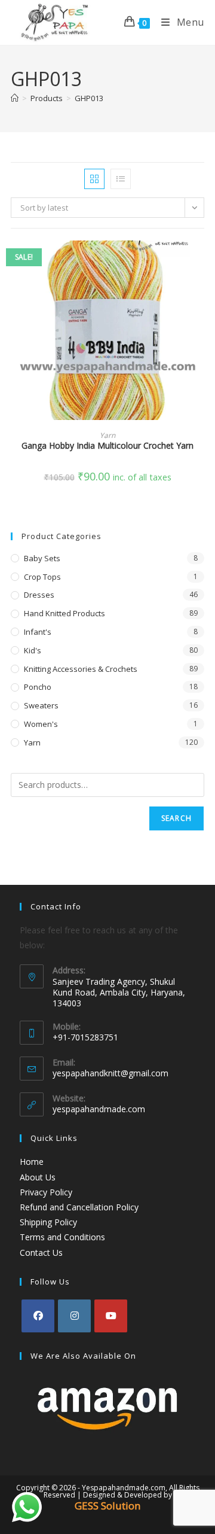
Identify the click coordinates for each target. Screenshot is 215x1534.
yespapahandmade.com (99, 1109)
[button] (201, 293)
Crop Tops (42, 576)
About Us (38, 1177)
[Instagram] (74, 1315)
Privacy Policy (46, 1192)
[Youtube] (110, 1315)
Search (176, 818)
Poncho (37, 686)
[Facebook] (38, 1315)
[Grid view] (94, 179)
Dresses (39, 594)
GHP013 (89, 98)
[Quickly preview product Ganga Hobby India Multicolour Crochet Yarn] (201, 261)
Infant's (37, 631)
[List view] (120, 179)
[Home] (15, 98)
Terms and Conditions (62, 1237)
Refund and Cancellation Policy (79, 1207)
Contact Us (41, 1252)
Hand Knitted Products (64, 613)
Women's (41, 724)
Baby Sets (42, 558)
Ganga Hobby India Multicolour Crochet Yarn (108, 445)
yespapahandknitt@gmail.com (110, 1073)
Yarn (107, 435)
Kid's (32, 650)
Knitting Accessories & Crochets (80, 668)
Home (32, 1161)
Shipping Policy (48, 1222)
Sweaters (41, 705)
